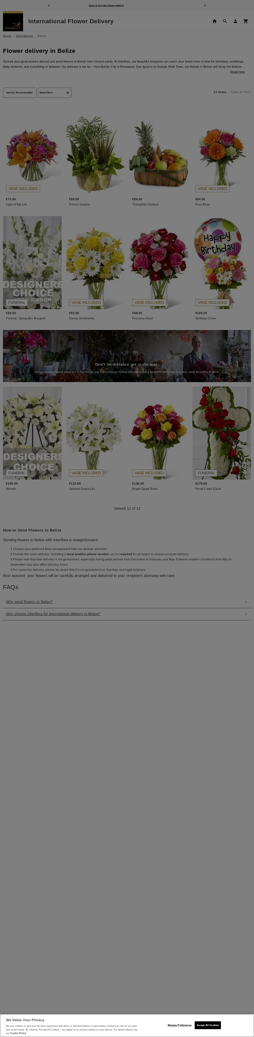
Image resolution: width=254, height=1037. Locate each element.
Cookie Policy (18, 1033)
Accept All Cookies (208, 1025)
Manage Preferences (179, 1025)
